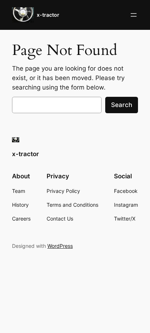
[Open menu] (133, 15)
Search (121, 104)
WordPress (60, 246)
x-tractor (48, 15)
